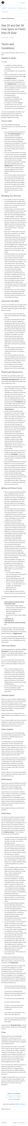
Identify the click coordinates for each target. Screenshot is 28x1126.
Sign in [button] (23, 2)
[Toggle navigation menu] (20, 3)
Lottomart (3, 8)
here (20, 726)
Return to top (5, 1109)
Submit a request (20, 1104)
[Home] (2, 3)
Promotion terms (12, 8)
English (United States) (19, 1122)
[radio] (9, 1096)
